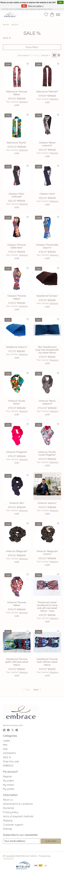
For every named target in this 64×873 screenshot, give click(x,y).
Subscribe (50, 841)
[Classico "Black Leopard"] (47, 126)
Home (6, 24)
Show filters (32, 47)
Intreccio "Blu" (16, 503)
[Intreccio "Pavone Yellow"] (17, 585)
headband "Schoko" (47, 296)
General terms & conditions (18, 803)
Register (7, 776)
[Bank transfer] (36, 865)
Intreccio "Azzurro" (47, 503)
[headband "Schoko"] (47, 279)
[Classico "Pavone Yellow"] (17, 279)
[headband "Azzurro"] (17, 330)
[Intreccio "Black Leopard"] (47, 384)
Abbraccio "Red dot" (47, 91)
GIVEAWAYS (9, 753)
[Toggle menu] (58, 15)
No (24, 6)
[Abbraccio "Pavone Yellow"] (17, 75)
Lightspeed (8, 858)
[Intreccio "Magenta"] (17, 435)
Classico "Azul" (47, 194)
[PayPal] (41, 865)
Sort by (36, 55)
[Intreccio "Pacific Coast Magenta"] (47, 435)
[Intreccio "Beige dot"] (17, 534)
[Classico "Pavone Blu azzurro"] (47, 228)
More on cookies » (36, 6)
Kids (5, 748)
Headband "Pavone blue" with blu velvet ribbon (47, 662)
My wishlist (8, 788)
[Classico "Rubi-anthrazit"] (17, 177)
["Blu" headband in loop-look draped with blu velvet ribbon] (47, 330)
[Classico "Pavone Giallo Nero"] (17, 228)
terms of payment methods (18, 816)
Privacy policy (10, 812)
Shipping (7, 820)
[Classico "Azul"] (47, 177)
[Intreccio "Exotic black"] (17, 384)
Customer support (13, 824)
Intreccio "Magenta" (16, 452)
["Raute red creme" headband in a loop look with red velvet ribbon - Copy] (47, 585)
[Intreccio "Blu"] (17, 486)
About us (8, 799)
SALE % (7, 757)
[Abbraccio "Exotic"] (17, 126)
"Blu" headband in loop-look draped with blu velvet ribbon (47, 350)
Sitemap (7, 828)
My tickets (8, 784)
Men (5, 744)
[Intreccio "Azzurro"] (47, 486)
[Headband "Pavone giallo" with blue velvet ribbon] (17, 642)
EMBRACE (8, 765)
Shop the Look (11, 761)
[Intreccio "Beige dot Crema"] (47, 534)
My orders (8, 780)
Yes (60, 2)
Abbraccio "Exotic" (17, 142)
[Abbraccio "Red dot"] (47, 75)
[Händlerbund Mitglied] (23, 868)
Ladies (6, 740)
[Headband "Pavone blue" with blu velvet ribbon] (47, 642)
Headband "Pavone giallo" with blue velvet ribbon (16, 662)
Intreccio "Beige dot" (17, 551)
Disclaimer (8, 808)
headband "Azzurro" (16, 347)
